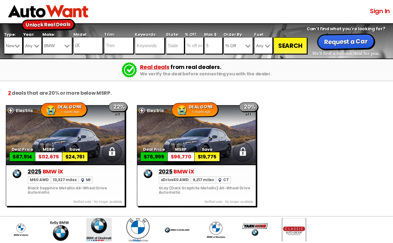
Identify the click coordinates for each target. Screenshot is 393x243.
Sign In (380, 11)
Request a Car (346, 41)
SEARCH (290, 45)
